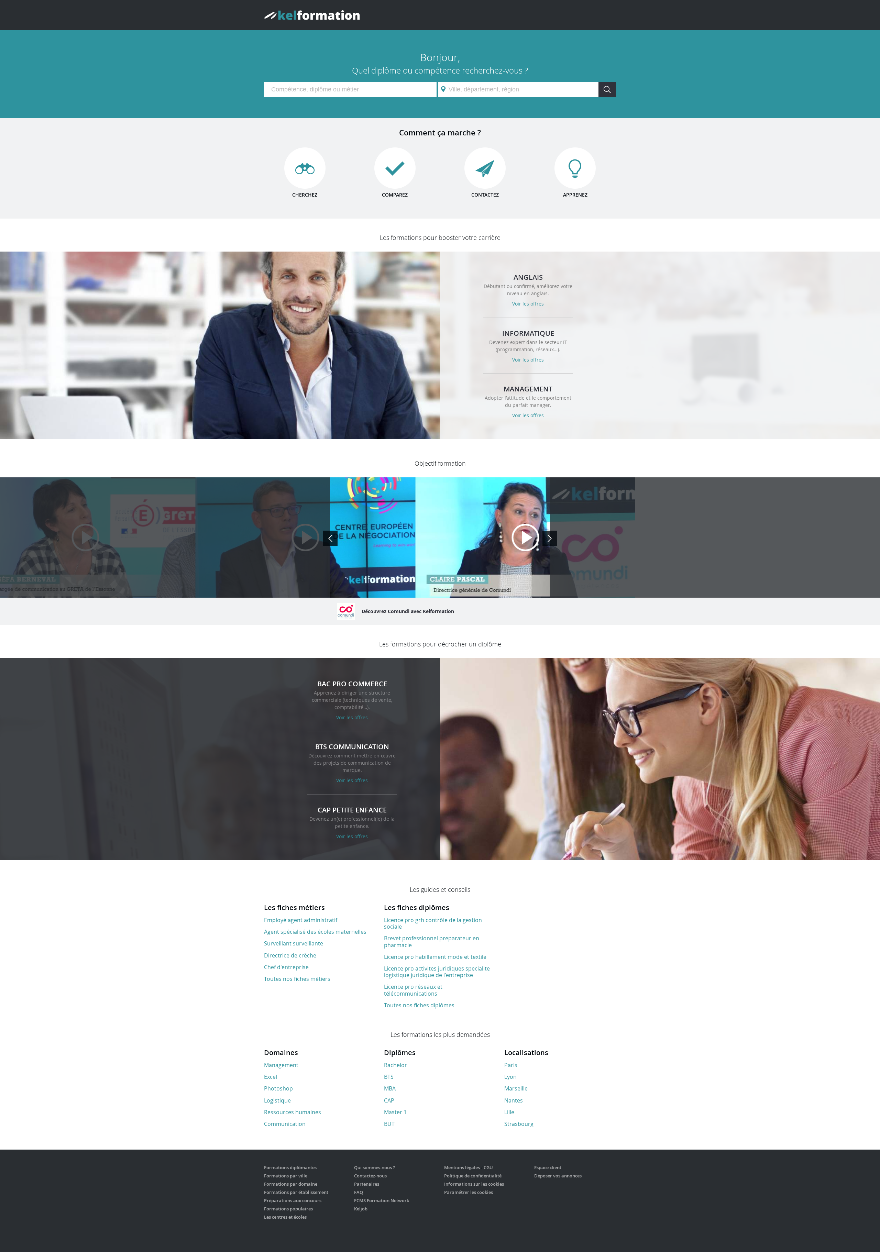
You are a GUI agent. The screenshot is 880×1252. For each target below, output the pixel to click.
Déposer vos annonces (558, 1176)
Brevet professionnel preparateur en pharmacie (431, 941)
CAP (389, 1100)
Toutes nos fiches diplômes (419, 1005)
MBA (390, 1088)
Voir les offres (528, 303)
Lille (509, 1112)
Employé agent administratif (300, 920)
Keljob (360, 1209)
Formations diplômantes (290, 1167)
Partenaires (366, 1184)
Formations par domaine (290, 1184)
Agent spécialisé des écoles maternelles (315, 931)
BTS (389, 1077)
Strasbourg (519, 1124)
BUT (389, 1124)
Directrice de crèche (290, 955)
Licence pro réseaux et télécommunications (413, 990)
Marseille (516, 1088)
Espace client (547, 1167)
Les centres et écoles (285, 1217)
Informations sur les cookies (474, 1184)
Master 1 (395, 1112)
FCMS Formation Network (381, 1200)
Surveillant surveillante (293, 943)
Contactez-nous (370, 1176)
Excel (270, 1077)
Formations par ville (285, 1176)
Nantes (513, 1100)
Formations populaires (288, 1209)
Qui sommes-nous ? (374, 1167)
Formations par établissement (296, 1192)
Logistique (277, 1100)
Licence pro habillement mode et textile (435, 957)
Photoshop (278, 1088)
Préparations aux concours (292, 1200)
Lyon (510, 1077)
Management (281, 1065)
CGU (488, 1167)
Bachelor (395, 1065)
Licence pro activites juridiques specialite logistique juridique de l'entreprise (437, 972)
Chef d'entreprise (286, 967)
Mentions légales (462, 1167)
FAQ (358, 1192)
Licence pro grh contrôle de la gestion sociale (433, 923)
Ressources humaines (292, 1112)
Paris (510, 1065)
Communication (285, 1124)
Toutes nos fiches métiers (297, 979)
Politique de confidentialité (473, 1176)
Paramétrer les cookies (468, 1192)
